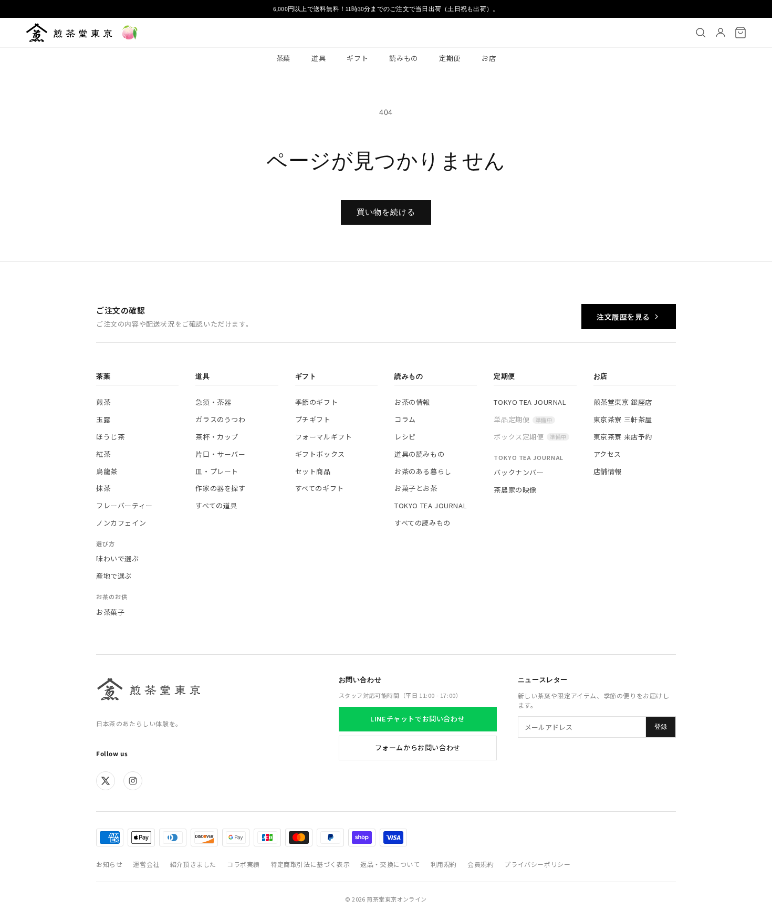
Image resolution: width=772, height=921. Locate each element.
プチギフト (313, 419)
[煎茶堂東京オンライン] (69, 33)
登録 (660, 726)
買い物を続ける (386, 212)
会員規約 (480, 864)
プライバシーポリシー (537, 864)
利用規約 (444, 864)
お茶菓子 (110, 612)
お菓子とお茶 (415, 488)
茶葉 (283, 58)
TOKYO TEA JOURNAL (430, 505)
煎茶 (103, 402)
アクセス (607, 454)
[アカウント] (720, 32)
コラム (405, 419)
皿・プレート (216, 471)
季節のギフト (316, 402)
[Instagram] (132, 780)
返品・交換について (390, 864)
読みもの (403, 58)
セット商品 (313, 471)
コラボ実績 (243, 864)
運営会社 (146, 864)
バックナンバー (519, 472)
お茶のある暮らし (423, 471)
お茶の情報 (412, 402)
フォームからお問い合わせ (418, 747)
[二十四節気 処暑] (129, 32)
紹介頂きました (193, 864)
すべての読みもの (422, 523)
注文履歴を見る (623, 316)
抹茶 (103, 488)
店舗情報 (607, 471)
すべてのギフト (319, 488)
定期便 (450, 58)
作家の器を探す (220, 488)
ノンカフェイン (121, 523)
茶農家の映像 (515, 490)
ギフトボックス (320, 454)
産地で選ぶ (114, 576)
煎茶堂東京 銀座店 (622, 402)
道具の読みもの (419, 454)
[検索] (700, 32)
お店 (489, 58)
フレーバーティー (124, 505)
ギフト (357, 58)
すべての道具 (216, 505)
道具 (318, 58)
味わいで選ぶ (117, 558)
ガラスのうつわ (220, 419)
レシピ (405, 437)
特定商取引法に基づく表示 (310, 864)
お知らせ (109, 864)
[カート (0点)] (740, 32)
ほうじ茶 (110, 437)
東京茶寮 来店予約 (622, 437)
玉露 (103, 419)
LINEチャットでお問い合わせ (417, 719)
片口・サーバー (220, 454)
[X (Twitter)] (105, 780)
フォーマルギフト (323, 437)
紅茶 (103, 454)
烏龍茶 (107, 471)
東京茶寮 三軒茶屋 (622, 419)
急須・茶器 (213, 402)
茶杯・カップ (216, 437)
